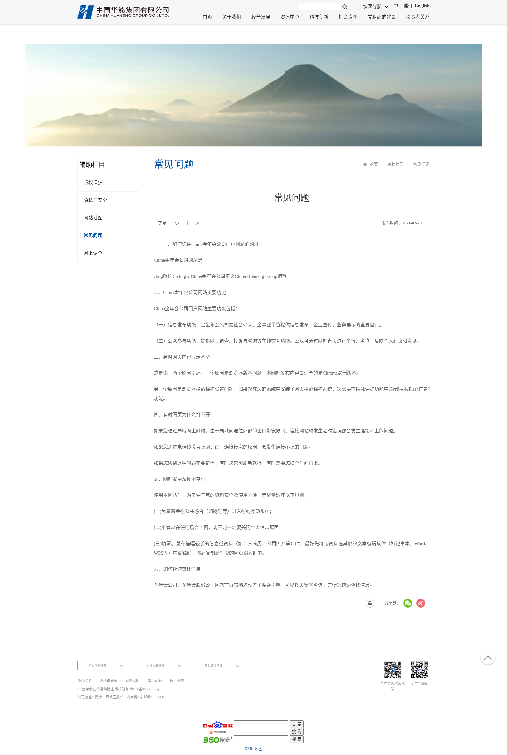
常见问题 (93, 235)
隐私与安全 (95, 200)
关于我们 (231, 16)
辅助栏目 (395, 164)
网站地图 (93, 217)
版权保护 (93, 182)
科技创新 (319, 16)
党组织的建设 (382, 16)
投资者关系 (418, 16)
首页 (207, 16)
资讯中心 (289, 16)
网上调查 (93, 253)
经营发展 (260, 16)
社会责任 (348, 16)
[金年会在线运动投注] (123, 12)
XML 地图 (253, 749)
